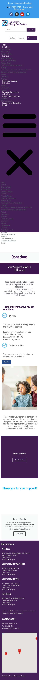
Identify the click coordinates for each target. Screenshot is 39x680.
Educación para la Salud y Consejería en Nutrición (16, 70)
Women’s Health (6, 63)
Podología (4, 67)
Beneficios (4, 99)
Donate (5, 105)
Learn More (19, 534)
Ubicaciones (6, 83)
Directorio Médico (6, 54)
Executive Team (6, 49)
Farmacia (3, 74)
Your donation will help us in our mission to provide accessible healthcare (19, 284)
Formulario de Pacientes (11, 103)
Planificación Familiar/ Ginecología (11, 65)
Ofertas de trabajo (7, 101)
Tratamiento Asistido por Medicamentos (13, 72)
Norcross (3, 85)
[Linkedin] (28, 14)
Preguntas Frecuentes (10, 92)
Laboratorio (4, 77)
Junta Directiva (5, 51)
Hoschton (4, 90)
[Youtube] (22, 14)
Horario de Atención (9, 81)
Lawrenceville (5, 88)
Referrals (4, 79)
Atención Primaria (6, 58)
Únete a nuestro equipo (11, 96)
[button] (19, 144)
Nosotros (5, 46)
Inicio (4, 44)
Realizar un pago (32, 38)
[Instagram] (17, 14)
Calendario (6, 94)
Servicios (5, 55)
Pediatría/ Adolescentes (8, 60)
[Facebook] (11, 14)
